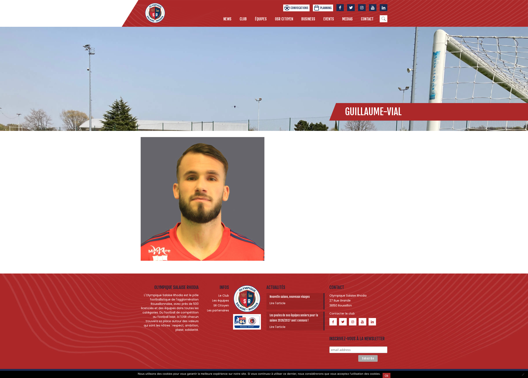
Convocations (299, 8)
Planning (326, 8)
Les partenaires (218, 310)
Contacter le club (342, 313)
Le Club (223, 295)
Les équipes (220, 300)
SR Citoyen (221, 305)
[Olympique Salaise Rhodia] (155, 12)
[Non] (523, 374)
